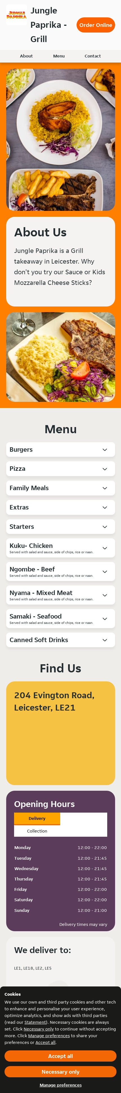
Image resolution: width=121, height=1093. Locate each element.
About (26, 56)
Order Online (95, 25)
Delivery (37, 818)
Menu (59, 56)
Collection (37, 831)
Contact (93, 56)
